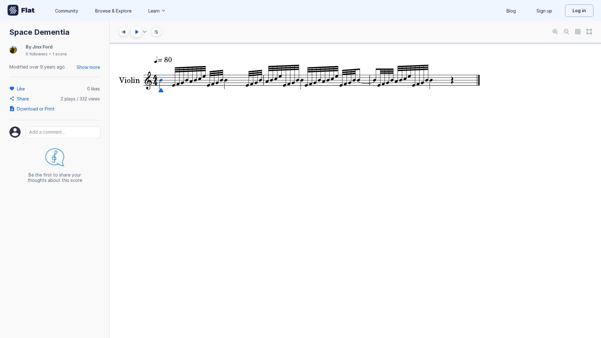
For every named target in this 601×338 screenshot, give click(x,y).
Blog (511, 10)
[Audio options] (144, 32)
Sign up (544, 10)
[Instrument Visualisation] (156, 32)
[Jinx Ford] (13, 50)
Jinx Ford (42, 46)
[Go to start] (123, 32)
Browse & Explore (113, 10)
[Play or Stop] (136, 32)
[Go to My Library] (21, 11)
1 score (60, 53)
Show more (88, 67)
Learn (154, 10)
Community (66, 10)
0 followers (37, 53)
